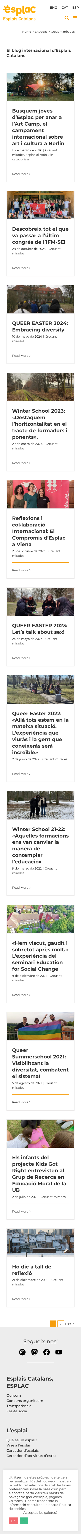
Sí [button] (24, 1520)
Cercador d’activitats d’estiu (31, 1456)
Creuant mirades (54, 759)
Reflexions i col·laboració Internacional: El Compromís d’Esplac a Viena (40, 494)
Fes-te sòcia (16, 1411)
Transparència (19, 1406)
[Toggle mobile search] (67, 17)
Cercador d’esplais (22, 1450)
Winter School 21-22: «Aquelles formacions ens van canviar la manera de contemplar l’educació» (40, 805)
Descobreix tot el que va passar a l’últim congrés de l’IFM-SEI (40, 205)
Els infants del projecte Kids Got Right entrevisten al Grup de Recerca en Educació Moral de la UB (40, 1133)
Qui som (13, 1395)
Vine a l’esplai (18, 1445)
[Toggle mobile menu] (75, 17)
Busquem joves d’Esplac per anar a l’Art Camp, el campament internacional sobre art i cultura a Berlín (40, 87)
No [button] (13, 1520)
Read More (20, 174)
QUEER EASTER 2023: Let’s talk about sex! (40, 602)
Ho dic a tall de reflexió (40, 1243)
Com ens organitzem (24, 1401)
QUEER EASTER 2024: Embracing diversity (40, 299)
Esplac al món (36, 155)
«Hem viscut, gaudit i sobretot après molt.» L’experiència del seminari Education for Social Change (40, 919)
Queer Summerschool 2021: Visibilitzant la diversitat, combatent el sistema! (40, 1026)
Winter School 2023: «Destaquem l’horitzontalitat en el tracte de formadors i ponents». (40, 387)
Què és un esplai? (21, 1440)
